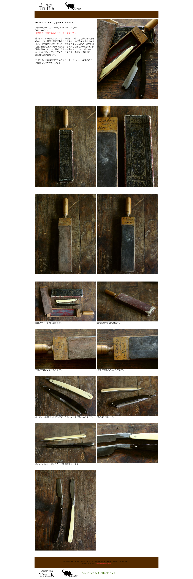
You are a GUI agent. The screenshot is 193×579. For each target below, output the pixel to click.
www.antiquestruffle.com (104, 563)
